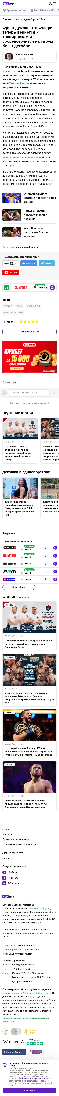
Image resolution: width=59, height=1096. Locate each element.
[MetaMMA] (11, 897)
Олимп (8, 306)
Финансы (7, 858)
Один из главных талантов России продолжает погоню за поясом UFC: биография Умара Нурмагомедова (26, 803)
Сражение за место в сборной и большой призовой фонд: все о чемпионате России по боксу (18, 453)
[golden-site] (30, 1031)
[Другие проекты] (10, 3)
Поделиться (27, 331)
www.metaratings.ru (40, 908)
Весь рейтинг (18, 587)
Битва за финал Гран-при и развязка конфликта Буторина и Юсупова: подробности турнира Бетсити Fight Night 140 (29, 698)
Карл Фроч (33, 306)
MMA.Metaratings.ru (26, 247)
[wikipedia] (13, 1041)
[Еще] (54, 3)
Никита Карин (25, 54)
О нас (5, 829)
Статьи (8, 597)
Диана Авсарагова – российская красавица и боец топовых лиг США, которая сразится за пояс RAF (20, 508)
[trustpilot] (35, 1041)
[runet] (5, 1031)
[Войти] (50, 3)
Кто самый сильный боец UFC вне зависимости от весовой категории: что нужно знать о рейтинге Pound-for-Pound (28, 751)
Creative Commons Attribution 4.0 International (26, 993)
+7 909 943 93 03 (21, 969)
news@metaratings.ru (23, 964)
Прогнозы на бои (16, 10)
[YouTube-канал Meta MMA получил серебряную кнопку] (16, 1031)
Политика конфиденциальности (19, 844)
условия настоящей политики (33, 1079)
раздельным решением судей (22, 157)
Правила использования (15, 839)
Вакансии (7, 834)
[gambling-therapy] (36, 1052)
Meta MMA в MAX (44, 10)
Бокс (20, 306)
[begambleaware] (14, 1052)
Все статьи (23, 597)
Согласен (29, 1090)
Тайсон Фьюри (19, 83)
